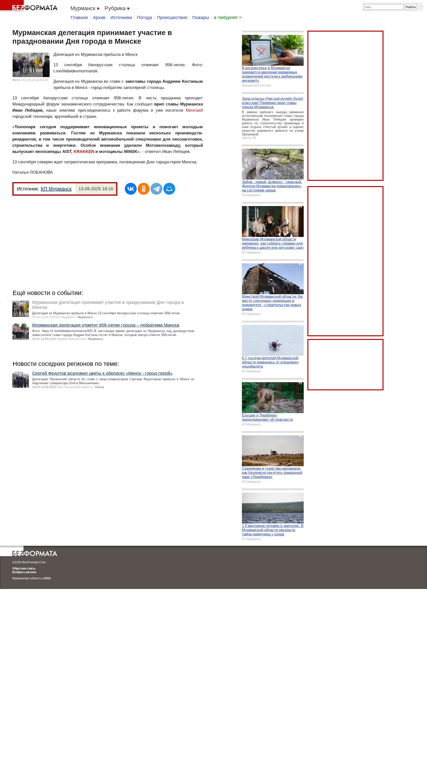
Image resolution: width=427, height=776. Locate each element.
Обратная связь (24, 568)
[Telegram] (156, 189)
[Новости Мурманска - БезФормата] (29, 6)
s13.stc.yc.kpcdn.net (34, 80)
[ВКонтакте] (131, 189)
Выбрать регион (24, 572)
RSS (47, 578)
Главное (79, 17)
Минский (194, 110)
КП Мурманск (56, 188)
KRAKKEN (84, 151)
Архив (99, 17)
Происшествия (172, 17)
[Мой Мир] (169, 189)
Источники (121, 17)
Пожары (200, 17)
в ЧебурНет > (228, 17)
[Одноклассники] (143, 189)
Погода (144, 17)
